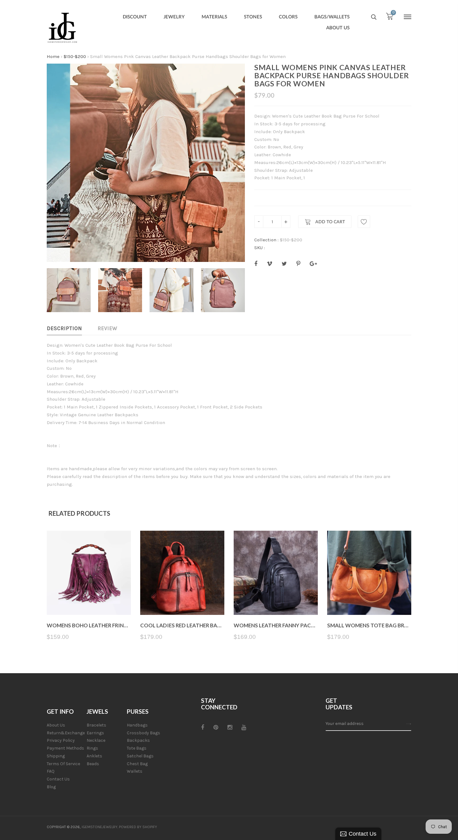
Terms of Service (63, 763)
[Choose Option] (89, 600)
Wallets (134, 771)
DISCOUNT (135, 17)
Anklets (94, 756)
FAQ (51, 771)
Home (53, 56)
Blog (51, 786)
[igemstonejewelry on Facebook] (202, 727)
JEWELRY (174, 17)
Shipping (56, 756)
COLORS (288, 17)
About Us (56, 725)
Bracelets (96, 725)
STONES (253, 17)
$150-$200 (75, 56)
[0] (389, 18)
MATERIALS (214, 17)
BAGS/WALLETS (332, 17)
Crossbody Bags (143, 733)
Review (107, 328)
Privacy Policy (61, 740)
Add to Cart (329, 222)
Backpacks (138, 740)
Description (64, 328)
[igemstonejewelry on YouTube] (243, 727)
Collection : (266, 240)
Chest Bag (137, 763)
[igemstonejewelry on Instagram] (229, 727)
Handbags (137, 725)
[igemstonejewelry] (62, 28)
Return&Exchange (66, 733)
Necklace (96, 740)
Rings (92, 748)
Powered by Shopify (138, 827)
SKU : (259, 247)
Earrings (95, 733)
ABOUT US (338, 28)
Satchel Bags (140, 756)
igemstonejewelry (99, 827)
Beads (93, 763)
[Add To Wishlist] (364, 221)
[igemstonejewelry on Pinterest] (215, 727)
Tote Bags (136, 748)
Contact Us (58, 779)
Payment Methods (65, 748)
